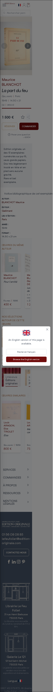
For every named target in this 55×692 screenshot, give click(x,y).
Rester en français (26, 352)
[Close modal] (47, 329)
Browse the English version (26, 359)
